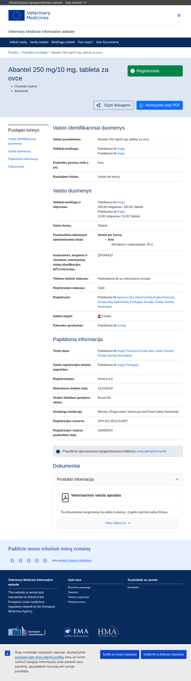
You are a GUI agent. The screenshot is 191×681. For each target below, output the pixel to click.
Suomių (169, 350)
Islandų (169, 302)
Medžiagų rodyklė (63, 42)
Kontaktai (133, 587)
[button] (113, 105)
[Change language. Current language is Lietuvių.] (179, 15)
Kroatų (102, 302)
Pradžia (13, 52)
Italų (110, 302)
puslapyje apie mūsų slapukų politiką (39, 657)
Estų (150, 297)
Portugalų (136, 302)
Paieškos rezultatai (34, 52)
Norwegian (105, 306)
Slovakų (148, 302)
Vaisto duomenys (19, 151)
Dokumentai (16, 166)
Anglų (121, 148)
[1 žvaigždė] (12, 560)
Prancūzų (168, 297)
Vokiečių (140, 297)
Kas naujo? (85, 42)
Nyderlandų (121, 302)
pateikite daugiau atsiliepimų (74, 560)
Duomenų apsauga (79, 587)
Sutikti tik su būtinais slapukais (163, 654)
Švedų (159, 302)
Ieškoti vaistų (18, 42)
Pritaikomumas (76, 601)
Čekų (130, 297)
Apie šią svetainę (107, 42)
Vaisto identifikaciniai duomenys (22, 141)
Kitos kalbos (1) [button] (115, 523)
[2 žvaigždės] (16, 560)
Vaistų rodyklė (39, 42)
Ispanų (121, 297)
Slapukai (73, 592)
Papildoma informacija (23, 159)
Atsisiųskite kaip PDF (162, 105)
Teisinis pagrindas (78, 597)
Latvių (159, 350)
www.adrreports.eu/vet (151, 451)
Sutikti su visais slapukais (120, 654)
